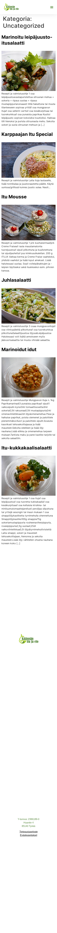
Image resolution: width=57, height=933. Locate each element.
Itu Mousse (14, 197)
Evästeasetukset (28, 835)
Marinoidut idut (18, 349)
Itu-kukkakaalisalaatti (26, 448)
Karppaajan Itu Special (27, 134)
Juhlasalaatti (16, 280)
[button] (51, 7)
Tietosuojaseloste (28, 831)
